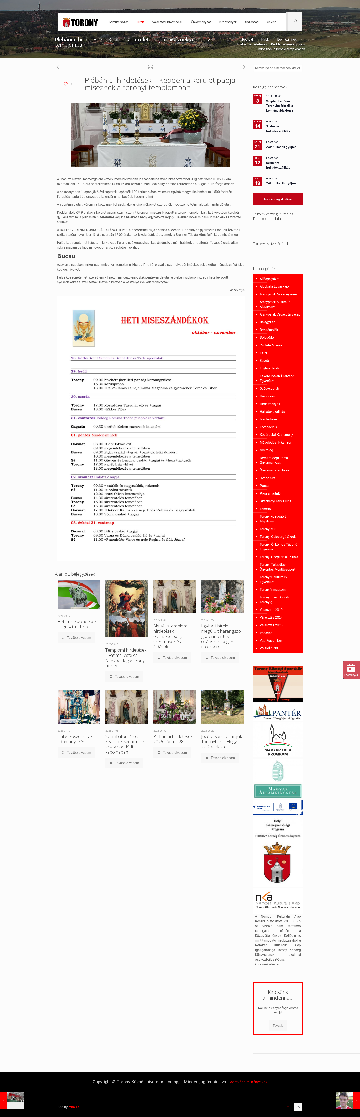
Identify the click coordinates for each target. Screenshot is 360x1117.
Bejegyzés (267, 322)
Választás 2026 (271, 625)
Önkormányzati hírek (274, 470)
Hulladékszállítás (272, 412)
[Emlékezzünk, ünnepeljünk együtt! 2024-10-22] (12, 1100)
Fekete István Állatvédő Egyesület (277, 378)
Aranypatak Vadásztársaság (280, 314)
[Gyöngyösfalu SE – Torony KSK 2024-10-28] (348, 1100)
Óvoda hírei (268, 478)
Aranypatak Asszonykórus (279, 294)
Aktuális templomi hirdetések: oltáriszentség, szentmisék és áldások (171, 636)
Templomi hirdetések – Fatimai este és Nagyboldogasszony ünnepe (125, 657)
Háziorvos (267, 396)
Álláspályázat (269, 279)
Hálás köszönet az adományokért (75, 738)
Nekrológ (266, 450)
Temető (265, 509)
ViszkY (74, 1107)
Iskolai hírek (269, 419)
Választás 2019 (271, 610)
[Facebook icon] (288, 1107)
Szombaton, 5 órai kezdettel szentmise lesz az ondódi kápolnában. (124, 744)
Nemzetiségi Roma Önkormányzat (274, 460)
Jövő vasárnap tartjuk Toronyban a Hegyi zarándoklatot (221, 741)
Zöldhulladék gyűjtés (281, 147)
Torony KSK (268, 529)
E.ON (263, 353)
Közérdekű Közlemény (276, 435)
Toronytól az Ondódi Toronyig (274, 599)
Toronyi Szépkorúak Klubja (279, 557)
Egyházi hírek (287, 39)
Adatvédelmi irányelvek (249, 1082)
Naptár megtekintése (278, 199)
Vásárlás (266, 633)
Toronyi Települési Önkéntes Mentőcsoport (277, 567)
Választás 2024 (271, 617)
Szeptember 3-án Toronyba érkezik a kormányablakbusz (279, 105)
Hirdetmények (270, 404)
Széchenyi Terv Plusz (275, 501)
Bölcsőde (267, 338)
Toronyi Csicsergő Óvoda (278, 537)
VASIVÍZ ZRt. (269, 648)
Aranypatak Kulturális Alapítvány (275, 304)
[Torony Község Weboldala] (80, 22)
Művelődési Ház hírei (275, 442)
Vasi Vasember (271, 641)
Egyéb (264, 361)
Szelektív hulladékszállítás (278, 164)
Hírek (265, 39)
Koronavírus (268, 427)
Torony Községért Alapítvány (273, 519)
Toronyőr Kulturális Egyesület (273, 579)
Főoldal (247, 39)
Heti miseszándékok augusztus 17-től (77, 623)
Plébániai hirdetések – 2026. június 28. (174, 738)
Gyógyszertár (269, 389)
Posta (264, 486)
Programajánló (270, 493)
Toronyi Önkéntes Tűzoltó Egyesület (278, 546)
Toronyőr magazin (273, 590)
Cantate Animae (271, 345)
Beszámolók (269, 330)
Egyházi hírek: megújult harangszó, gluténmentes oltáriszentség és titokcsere (221, 636)
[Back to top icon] (298, 1107)
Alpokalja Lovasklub (274, 287)
